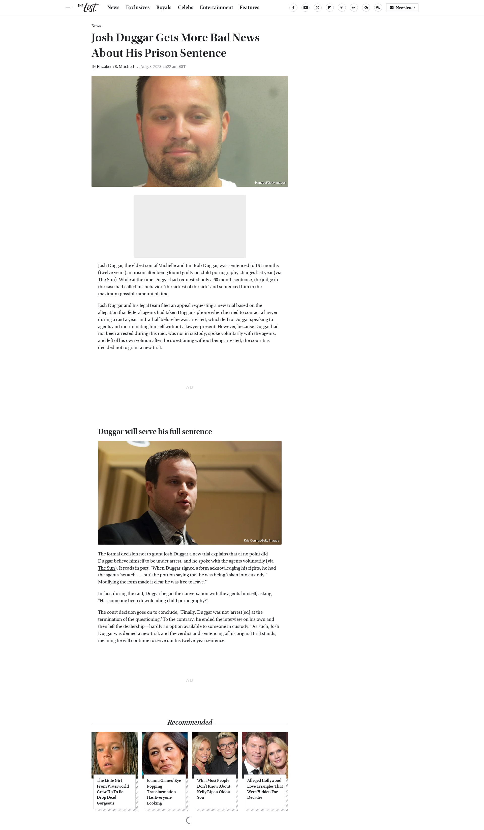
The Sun (106, 279)
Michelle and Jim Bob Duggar (187, 265)
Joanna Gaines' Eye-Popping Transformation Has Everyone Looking (164, 792)
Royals (163, 8)
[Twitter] (318, 8)
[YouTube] (305, 8)
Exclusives (138, 8)
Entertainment (216, 8)
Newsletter (405, 7)
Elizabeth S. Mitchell (115, 66)
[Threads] (354, 8)
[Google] (366, 8)
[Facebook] (293, 8)
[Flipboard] (330, 8)
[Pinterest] (342, 8)
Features (249, 8)
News (113, 8)
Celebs (185, 8)
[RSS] (378, 8)
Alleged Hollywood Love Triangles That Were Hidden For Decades (265, 789)
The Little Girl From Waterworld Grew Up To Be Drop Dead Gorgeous (113, 792)
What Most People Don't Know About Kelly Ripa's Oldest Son (213, 789)
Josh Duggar (110, 305)
